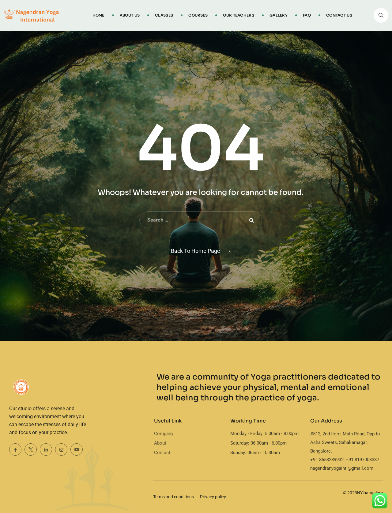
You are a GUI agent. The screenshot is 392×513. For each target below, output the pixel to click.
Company (163, 433)
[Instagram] (61, 449)
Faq (307, 15)
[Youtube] (76, 449)
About (160, 443)
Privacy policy (213, 496)
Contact (162, 452)
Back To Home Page (195, 251)
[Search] (381, 15)
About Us (130, 15)
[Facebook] (15, 449)
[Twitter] (30, 449)
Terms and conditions (173, 496)
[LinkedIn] (46, 449)
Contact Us (339, 15)
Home (98, 15)
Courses (198, 15)
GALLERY (279, 15)
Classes (164, 15)
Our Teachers (238, 15)
